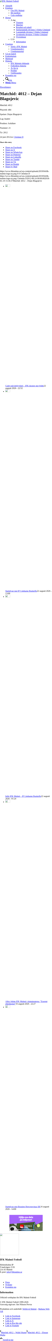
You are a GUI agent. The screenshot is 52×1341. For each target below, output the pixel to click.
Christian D (18, 137)
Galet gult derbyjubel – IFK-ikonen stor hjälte (24, 386)
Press (7, 1282)
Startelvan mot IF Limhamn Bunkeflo (21, 591)
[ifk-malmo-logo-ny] (9, 1)
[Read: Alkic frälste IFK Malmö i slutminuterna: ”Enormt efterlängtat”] (7, 802)
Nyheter (8, 1285)
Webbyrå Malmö (29, 1309)
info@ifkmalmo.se (14, 1272)
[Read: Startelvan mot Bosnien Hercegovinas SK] (7, 1007)
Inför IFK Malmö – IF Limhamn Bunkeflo (23, 796)
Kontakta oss (10, 1287)
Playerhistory (5, 87)
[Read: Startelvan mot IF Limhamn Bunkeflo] (7, 391)
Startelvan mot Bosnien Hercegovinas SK (22, 1207)
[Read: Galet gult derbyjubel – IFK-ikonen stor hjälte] (7, 186)
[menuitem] (28, 6)
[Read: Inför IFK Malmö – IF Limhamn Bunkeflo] (7, 596)
